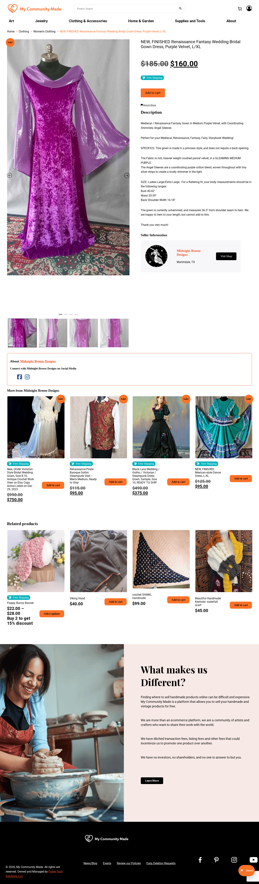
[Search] (180, 9)
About (231, 21)
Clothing (24, 31)
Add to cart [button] (53, 485)
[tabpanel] (68, 157)
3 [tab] (71, 316)
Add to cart (153, 93)
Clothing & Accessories (88, 21)
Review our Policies (129, 863)
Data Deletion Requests (160, 863)
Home (10, 31)
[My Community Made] (35, 8)
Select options (52, 613)
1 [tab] (60, 316)
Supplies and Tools (190, 21)
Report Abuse (149, 105)
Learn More (152, 780)
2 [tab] (65, 316)
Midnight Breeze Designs (38, 361)
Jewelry (41, 21)
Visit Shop (226, 256)
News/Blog (90, 863)
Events (107, 863)
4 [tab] (76, 316)
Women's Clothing (44, 31)
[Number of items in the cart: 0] (239, 8)
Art (11, 21)
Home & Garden (141, 21)
